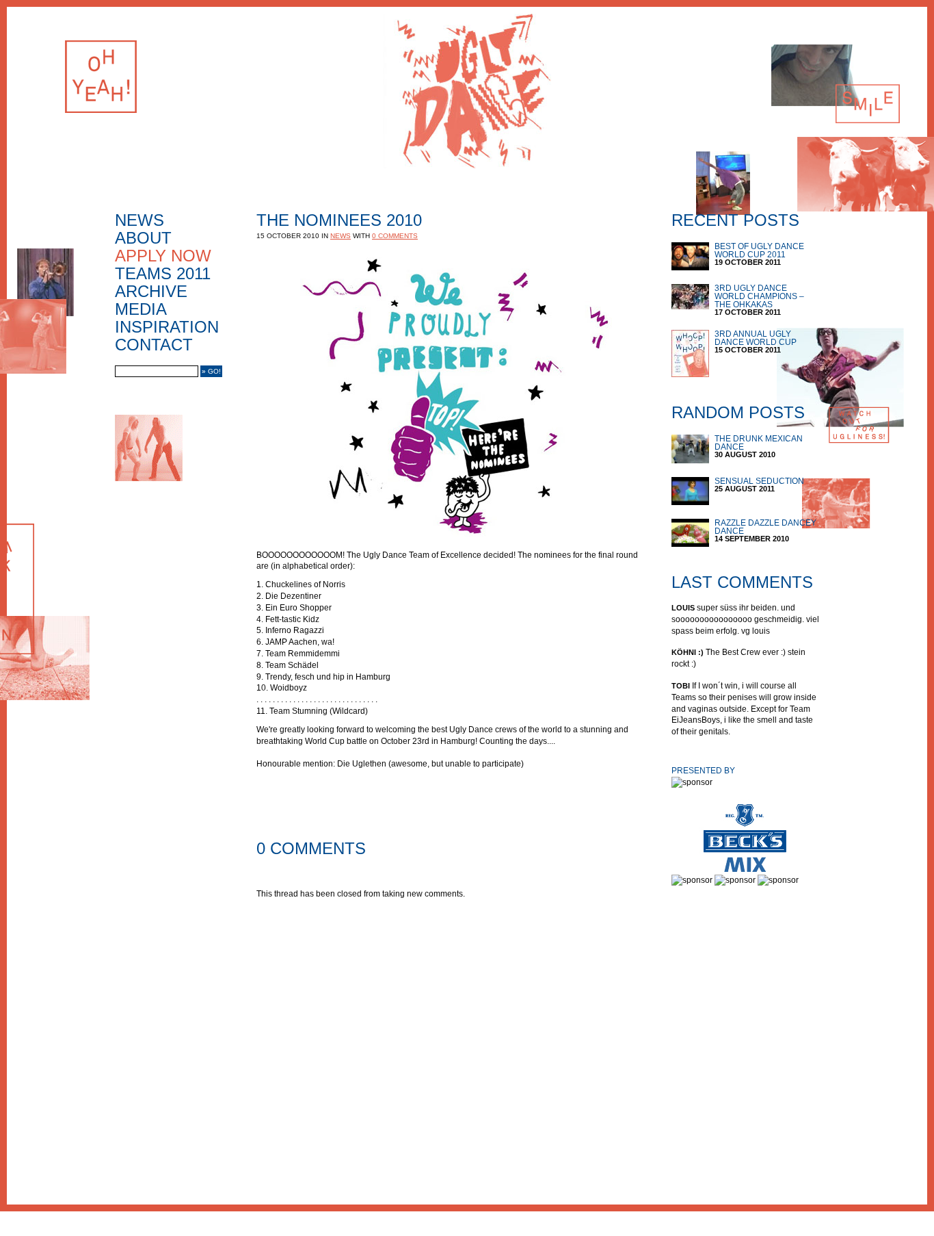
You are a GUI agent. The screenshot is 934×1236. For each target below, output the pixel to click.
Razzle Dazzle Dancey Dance (765, 527)
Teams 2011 (163, 274)
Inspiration (167, 327)
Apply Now (163, 256)
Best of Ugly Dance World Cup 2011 (759, 250)
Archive (151, 291)
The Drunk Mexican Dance (759, 443)
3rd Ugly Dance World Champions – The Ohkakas (759, 296)
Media (141, 309)
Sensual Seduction (759, 481)
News (139, 220)
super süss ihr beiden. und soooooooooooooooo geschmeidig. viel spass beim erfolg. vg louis (745, 619)
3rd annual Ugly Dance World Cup (756, 338)
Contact (154, 345)
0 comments (395, 236)
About (143, 238)
